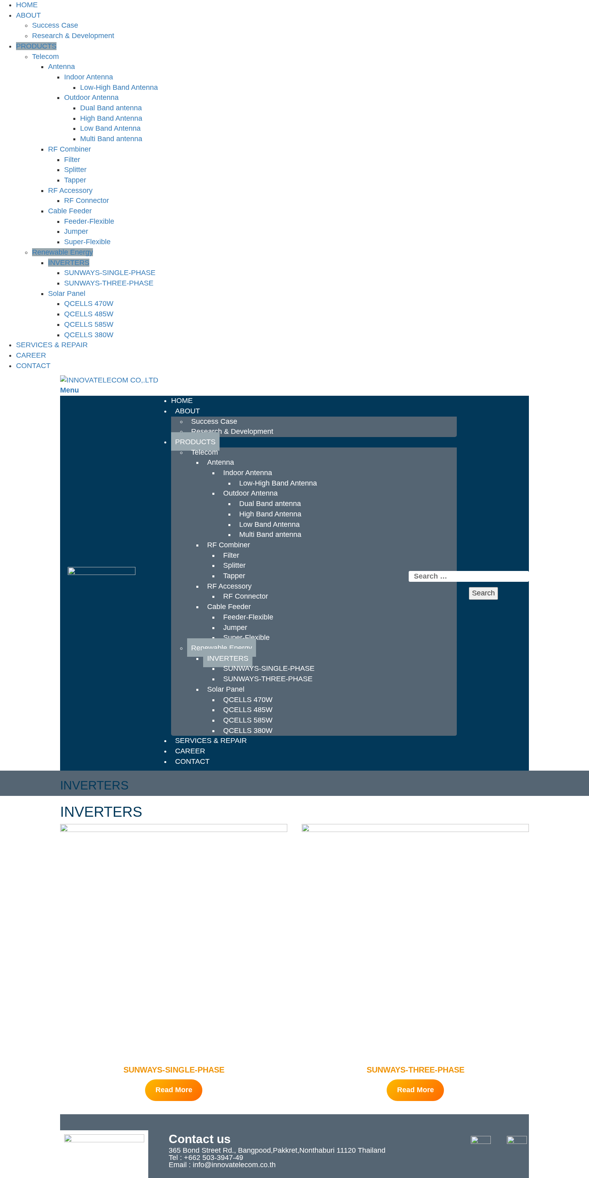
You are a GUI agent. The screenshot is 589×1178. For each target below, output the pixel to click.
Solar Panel (66, 293)
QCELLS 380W (88, 335)
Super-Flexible (87, 242)
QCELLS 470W (88, 304)
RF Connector (86, 200)
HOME (27, 5)
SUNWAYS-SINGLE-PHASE (109, 273)
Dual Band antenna (111, 108)
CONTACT (33, 366)
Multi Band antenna (111, 139)
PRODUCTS (36, 46)
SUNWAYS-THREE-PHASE (108, 283)
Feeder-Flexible (89, 221)
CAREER (31, 355)
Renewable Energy (62, 252)
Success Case (55, 25)
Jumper (76, 231)
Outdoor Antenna (91, 97)
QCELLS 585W (88, 324)
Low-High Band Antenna (119, 87)
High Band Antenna (111, 118)
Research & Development (73, 36)
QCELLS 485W (88, 314)
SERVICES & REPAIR (52, 345)
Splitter (75, 170)
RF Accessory (70, 190)
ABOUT (28, 15)
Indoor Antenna (88, 77)
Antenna (61, 67)
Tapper (75, 180)
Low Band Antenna (110, 128)
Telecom (45, 57)
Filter (72, 160)
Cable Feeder (70, 211)
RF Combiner (69, 149)
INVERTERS (68, 263)
